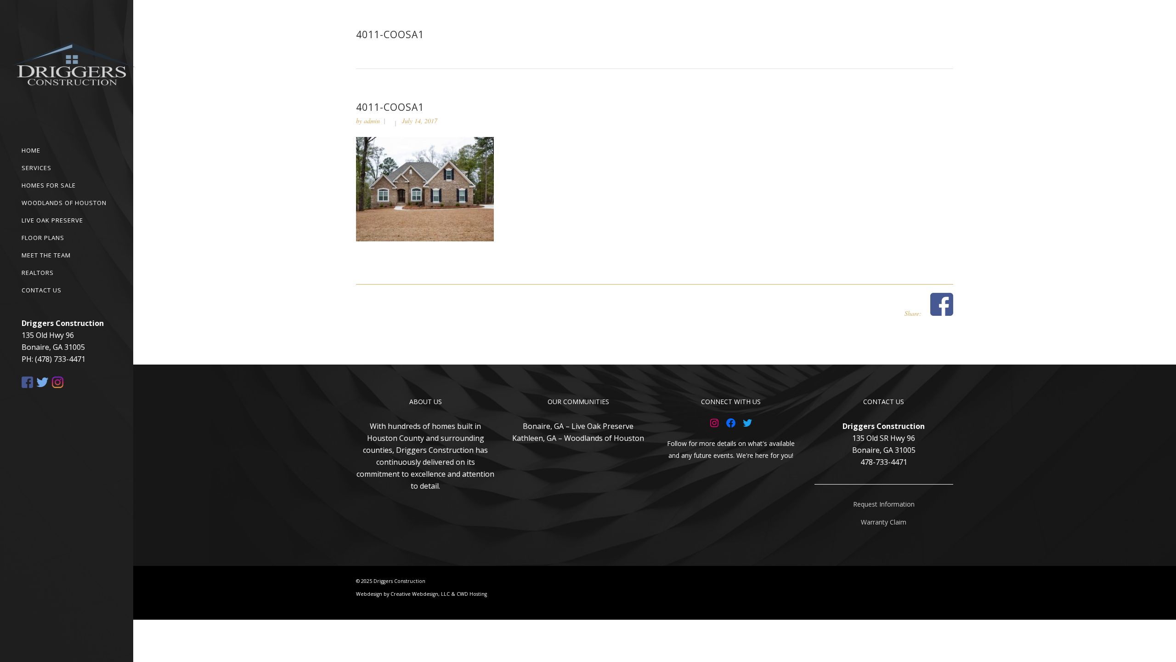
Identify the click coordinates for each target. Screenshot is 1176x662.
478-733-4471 (883, 462)
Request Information (884, 504)
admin (372, 120)
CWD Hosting (472, 594)
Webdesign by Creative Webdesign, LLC (403, 594)
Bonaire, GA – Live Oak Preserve (578, 426)
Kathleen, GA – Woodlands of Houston (578, 438)
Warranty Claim (883, 522)
